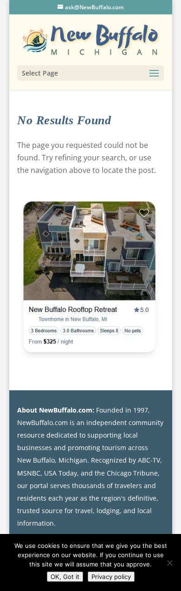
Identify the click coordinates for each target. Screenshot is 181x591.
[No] (169, 562)
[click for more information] (90, 280)
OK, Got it (65, 576)
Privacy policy (111, 576)
